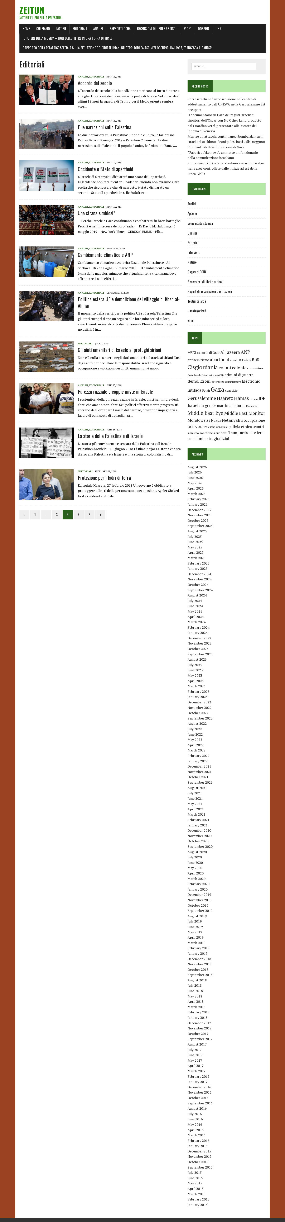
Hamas (241, 398)
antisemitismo (198, 360)
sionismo (193, 433)
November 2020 (200, 836)
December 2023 (199, 638)
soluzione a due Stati (213, 433)
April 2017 (196, 1065)
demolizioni (199, 381)
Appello (192, 213)
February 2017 (198, 1076)
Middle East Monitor (244, 413)
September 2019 (200, 910)
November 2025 (200, 515)
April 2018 (196, 1001)
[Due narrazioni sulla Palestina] (46, 146)
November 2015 (200, 1156)
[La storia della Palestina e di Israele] (46, 455)
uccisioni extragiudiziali (209, 438)
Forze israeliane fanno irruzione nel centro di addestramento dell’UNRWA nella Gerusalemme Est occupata (226, 104)
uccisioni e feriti (252, 432)
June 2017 (195, 1055)
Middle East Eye (205, 413)
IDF (262, 398)
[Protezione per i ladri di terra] (46, 497)
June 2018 (195, 991)
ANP (245, 352)
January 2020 (198, 889)
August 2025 (197, 531)
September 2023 (200, 654)
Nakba (216, 420)
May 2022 (195, 739)
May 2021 (195, 803)
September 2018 (200, 974)
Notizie (61, 28)
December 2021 (199, 766)
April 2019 (196, 937)
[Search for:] (224, 66)
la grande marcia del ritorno (223, 405)
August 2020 (197, 852)
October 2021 (198, 777)
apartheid (219, 359)
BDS (255, 359)
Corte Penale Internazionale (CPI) (206, 375)
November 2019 (200, 900)
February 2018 (198, 1012)
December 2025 (199, 510)
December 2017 (199, 1023)
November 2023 (200, 643)
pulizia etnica (240, 426)
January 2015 (198, 1204)
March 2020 (197, 878)
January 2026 (198, 504)
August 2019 (197, 916)
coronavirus (255, 368)
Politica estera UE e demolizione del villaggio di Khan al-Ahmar (129, 302)
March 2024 (197, 622)
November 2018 (200, 964)
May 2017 (195, 1060)
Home (26, 28)
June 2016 (195, 1119)
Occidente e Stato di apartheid (105, 169)
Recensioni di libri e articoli (157, 28)
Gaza (217, 389)
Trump (233, 432)
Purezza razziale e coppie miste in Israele (115, 391)
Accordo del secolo (95, 82)
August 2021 (197, 787)
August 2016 (197, 1108)
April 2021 (196, 809)
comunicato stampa (200, 223)
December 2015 (199, 1151)
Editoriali (80, 28)
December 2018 (199, 959)
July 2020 (195, 857)
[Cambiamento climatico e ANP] (46, 274)
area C (234, 360)
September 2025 (200, 525)
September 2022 (200, 718)
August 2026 (197, 467)
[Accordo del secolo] (46, 102)
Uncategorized (197, 310)
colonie (239, 368)
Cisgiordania (203, 367)
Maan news (251, 406)
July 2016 (195, 1114)
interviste (194, 252)
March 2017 (197, 1071)
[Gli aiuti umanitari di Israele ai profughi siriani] (46, 369)
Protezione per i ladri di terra (104, 477)
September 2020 (200, 846)
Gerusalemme (202, 398)
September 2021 (200, 782)
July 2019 (195, 921)
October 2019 (198, 905)
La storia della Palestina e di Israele (110, 435)
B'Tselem (245, 360)
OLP (200, 427)
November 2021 (200, 771)
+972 (192, 352)
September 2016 (200, 1103)
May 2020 (195, 867)
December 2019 (199, 894)
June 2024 (195, 606)
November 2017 (200, 1028)
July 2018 (195, 985)
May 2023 (195, 675)
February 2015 (198, 1199)
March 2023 (197, 686)
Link (218, 28)
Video (188, 28)
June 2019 (195, 926)
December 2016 (199, 1087)
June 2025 (195, 541)
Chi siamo (43, 28)
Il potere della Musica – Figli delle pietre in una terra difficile (67, 38)
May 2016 (195, 1124)
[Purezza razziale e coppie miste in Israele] (46, 411)
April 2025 (196, 552)
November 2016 (200, 1092)
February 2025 (198, 563)
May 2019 (195, 932)
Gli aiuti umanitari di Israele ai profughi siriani (119, 349)
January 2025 (198, 568)
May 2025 (195, 547)
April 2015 (196, 1188)
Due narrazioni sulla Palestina (104, 127)
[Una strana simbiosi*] (46, 232)
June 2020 (195, 862)
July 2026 (195, 472)
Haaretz (225, 398)
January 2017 (198, 1081)
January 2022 (198, 761)
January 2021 (198, 825)
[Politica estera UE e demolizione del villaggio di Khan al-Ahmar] (46, 318)
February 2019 (198, 948)
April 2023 (196, 681)
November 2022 (200, 707)
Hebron (254, 399)
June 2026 (195, 477)
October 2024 (198, 584)
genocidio (231, 390)
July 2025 (195, 536)
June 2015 (195, 1178)
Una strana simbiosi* (96, 213)
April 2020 (196, 873)
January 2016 (198, 1145)
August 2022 (197, 723)
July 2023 (195, 664)
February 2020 (198, 884)
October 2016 (198, 1097)
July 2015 (195, 1172)
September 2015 (200, 1167)
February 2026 (198, 499)
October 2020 (198, 841)
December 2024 (199, 574)
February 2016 (198, 1140)
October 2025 (198, 520)
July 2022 (195, 729)
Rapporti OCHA (120, 28)
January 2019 (198, 953)
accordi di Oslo (208, 352)
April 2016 (196, 1130)
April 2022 (196, 745)
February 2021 (198, 819)
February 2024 (198, 627)
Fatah (206, 390)
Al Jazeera (230, 352)
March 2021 (197, 814)
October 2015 (198, 1162)
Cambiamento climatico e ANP (105, 254)
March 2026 (197, 493)
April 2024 (196, 616)
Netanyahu (232, 420)
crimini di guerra (238, 374)
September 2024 (200, 590)
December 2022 (199, 702)
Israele (194, 405)
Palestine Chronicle (216, 427)
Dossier (203, 28)
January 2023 (198, 696)
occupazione (254, 420)
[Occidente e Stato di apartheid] (46, 188)
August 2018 (197, 980)
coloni (225, 367)
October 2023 (198, 648)
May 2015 (195, 1183)
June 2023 (195, 670)
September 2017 (200, 1039)
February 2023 (198, 691)
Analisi (98, 28)
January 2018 (198, 1017)
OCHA (192, 426)
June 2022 (195, 734)
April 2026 (196, 488)
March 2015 (197, 1194)
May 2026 (195, 483)
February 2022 (198, 755)
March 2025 (197, 558)
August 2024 (197, 595)
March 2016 (197, 1135)
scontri (258, 426)
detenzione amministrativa (226, 381)
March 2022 (197, 750)
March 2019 (197, 942)
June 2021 (195, 798)
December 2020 (199, 830)
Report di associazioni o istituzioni (210, 291)
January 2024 (198, 632)
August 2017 (197, 1044)
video (191, 320)
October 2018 (198, 969)
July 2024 (195, 600)
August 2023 (197, 659)
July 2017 (195, 1049)
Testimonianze (197, 301)
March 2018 (197, 1007)
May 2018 (195, 996)
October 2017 (198, 1033)
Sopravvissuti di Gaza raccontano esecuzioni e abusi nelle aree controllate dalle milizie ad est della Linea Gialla (226, 168)
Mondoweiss (199, 420)
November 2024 (200, 579)
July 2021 (195, 793)
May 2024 (195, 611)
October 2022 (198, 713)
